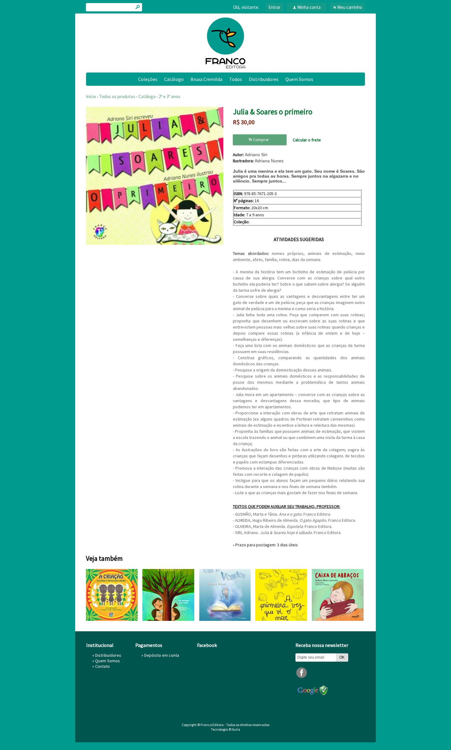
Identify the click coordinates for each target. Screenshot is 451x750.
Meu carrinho (349, 7)
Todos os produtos (117, 96)
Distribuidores (264, 79)
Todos (235, 79)
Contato (102, 666)
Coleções (147, 79)
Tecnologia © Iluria (225, 729)
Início (91, 96)
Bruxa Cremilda (206, 79)
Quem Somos (299, 79)
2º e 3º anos (169, 96)
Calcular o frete (307, 140)
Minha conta (309, 7)
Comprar (259, 140)
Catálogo (174, 79)
